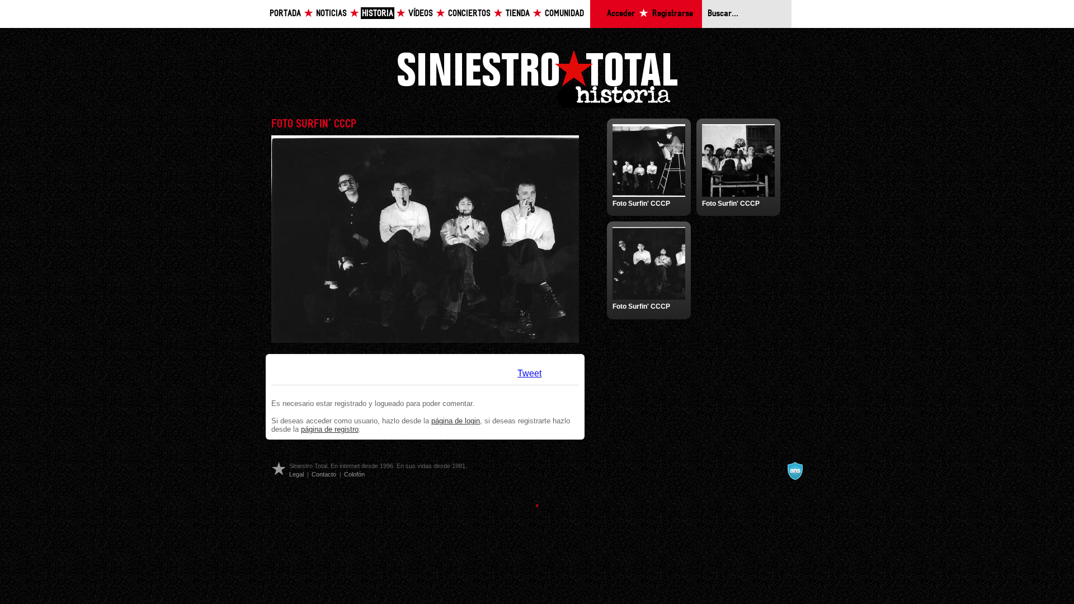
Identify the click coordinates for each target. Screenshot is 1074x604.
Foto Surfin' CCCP (641, 203)
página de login (455, 421)
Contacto (324, 474)
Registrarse (672, 14)
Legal (296, 474)
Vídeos (420, 14)
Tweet (529, 373)
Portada (285, 14)
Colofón (354, 474)
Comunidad (564, 14)
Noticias (331, 14)
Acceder (621, 14)
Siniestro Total (537, 77)
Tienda (518, 14)
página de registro (330, 429)
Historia (377, 14)
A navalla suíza (795, 471)
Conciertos (469, 14)
